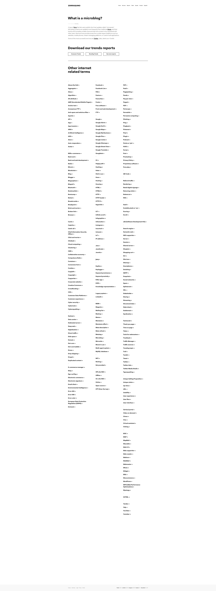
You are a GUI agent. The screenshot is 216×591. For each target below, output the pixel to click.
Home (69, 23)
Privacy (80, 587)
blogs (109, 29)
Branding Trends (93, 54)
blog (75, 27)
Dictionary (72, 23)
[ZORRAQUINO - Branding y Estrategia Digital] (74, 5)
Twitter (96, 38)
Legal (77, 587)
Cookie (83, 587)
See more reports (111, 54)
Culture (69, 587)
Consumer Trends (76, 54)
